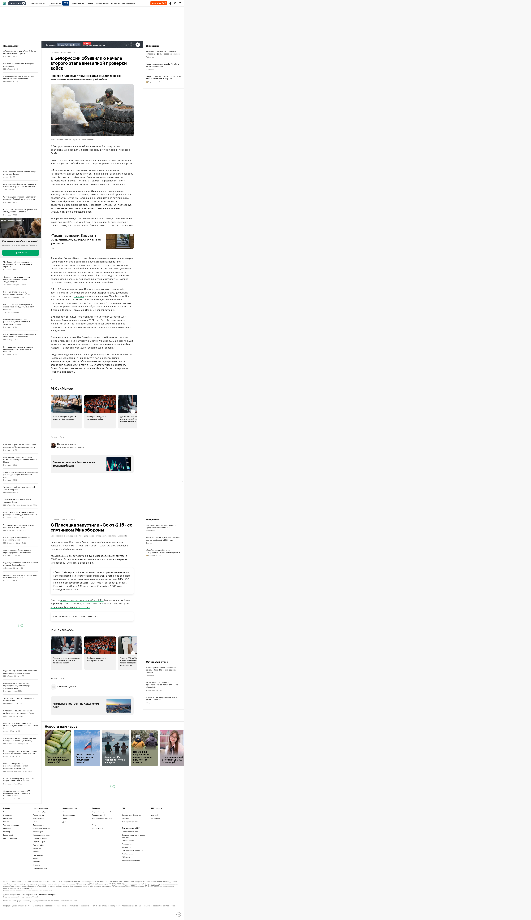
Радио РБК (14, 3)
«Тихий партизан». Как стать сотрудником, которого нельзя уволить (163, 551)
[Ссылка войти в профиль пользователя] (180, 3)
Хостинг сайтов (128, 866)
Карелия (36, 887)
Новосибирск (38, 844)
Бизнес (6, 847)
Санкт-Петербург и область (44, 837)
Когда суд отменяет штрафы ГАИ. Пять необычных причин (162, 65)
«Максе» (93, 642)
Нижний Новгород (40, 864)
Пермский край (39, 867)
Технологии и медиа (11, 284)
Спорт (5, 177)
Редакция (125, 844)
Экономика (7, 841)
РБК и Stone (8, 68)
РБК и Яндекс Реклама (12, 771)
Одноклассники (69, 841)
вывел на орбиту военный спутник (70, 632)
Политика (7, 56)
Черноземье (38, 880)
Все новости (10, 46)
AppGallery (155, 844)
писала (97, 337)
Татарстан (37, 874)
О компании (126, 837)
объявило (93, 258)
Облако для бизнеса (130, 857)
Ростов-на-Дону (39, 871)
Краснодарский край (41, 861)
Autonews (150, 56)
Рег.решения (127, 869)
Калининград (38, 857)
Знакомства (126, 873)
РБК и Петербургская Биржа (14, 505)
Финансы (7, 854)
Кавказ (35, 884)
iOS (152, 837)
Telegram (66, 844)
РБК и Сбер (7, 339)
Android (154, 841)
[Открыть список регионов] (170, 3)
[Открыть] (20, 3)
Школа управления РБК (131, 886)
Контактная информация (131, 841)
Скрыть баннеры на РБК (101, 837)
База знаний (8, 861)
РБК (52, 247)
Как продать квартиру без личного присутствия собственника (161, 526)
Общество (7, 81)
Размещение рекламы (130, 847)
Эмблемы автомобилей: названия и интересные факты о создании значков (163, 52)
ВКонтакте (67, 837)
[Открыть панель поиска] (175, 3)
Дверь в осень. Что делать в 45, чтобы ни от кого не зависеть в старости (163, 77)
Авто (5, 189)
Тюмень (36, 877)
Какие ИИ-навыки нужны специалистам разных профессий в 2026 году (163, 538)
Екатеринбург (38, 841)
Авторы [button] (54, 437)
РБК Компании (8, 542)
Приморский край (40, 894)
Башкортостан (38, 851)
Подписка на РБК (98, 841)
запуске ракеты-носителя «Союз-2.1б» (82, 625)
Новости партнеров (61, 752)
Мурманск (37, 890)
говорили (79, 295)
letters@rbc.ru (26, 914)
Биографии (7, 857)
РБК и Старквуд (9, 530)
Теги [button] (62, 437)
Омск (35, 847)
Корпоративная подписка (102, 844)
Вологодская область (41, 854)
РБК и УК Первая (9, 743)
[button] (170, 3)
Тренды (149, 542)
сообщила (122, 545)
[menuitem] (37, 3)
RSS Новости (97, 854)
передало (124, 149)
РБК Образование (10, 864)
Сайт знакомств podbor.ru (132, 876)
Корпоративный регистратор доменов (133, 862)
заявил (84, 194)
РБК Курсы (126, 883)
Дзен (64, 847)
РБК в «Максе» (62, 388)
